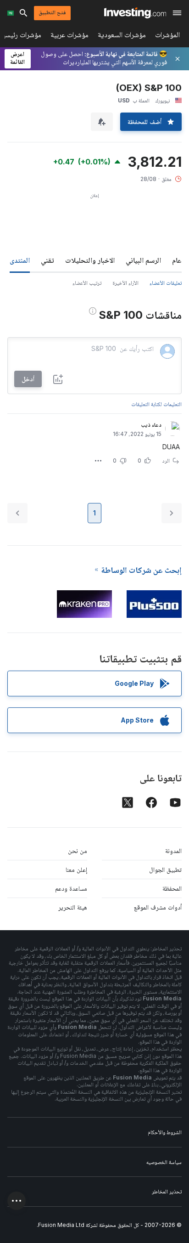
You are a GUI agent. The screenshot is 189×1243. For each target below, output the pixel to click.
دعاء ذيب (151, 424)
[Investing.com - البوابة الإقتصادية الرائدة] (135, 12)
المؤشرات (167, 36)
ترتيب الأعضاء (86, 282)
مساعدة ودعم (71, 888)
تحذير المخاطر (167, 1191)
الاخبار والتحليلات (90, 260)
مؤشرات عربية (69, 36)
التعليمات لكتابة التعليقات (156, 404)
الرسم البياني (143, 260)
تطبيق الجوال (165, 869)
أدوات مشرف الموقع (158, 907)
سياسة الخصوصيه (164, 1161)
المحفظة (172, 888)
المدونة (173, 850)
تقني (47, 260)
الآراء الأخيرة (125, 282)
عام (177, 260)
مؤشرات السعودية (122, 36)
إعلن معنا (76, 869)
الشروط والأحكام (165, 1132)
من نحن (77, 850)
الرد (166, 460)
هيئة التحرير (72, 907)
